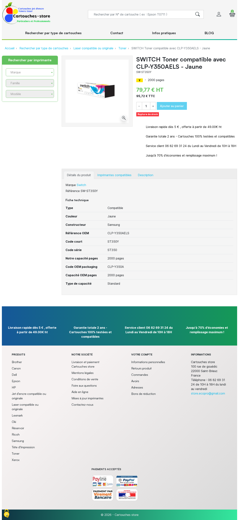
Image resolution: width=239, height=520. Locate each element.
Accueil (9, 48)
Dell (14, 375)
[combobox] (30, 72)
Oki (14, 422)
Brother (17, 362)
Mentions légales (83, 373)
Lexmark (17, 415)
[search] (197, 14)
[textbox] (28, 72)
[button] (232, 14)
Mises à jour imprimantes (87, 398)
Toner (122, 48)
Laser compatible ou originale (93, 48)
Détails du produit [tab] (79, 175)
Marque (71, 185)
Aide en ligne (80, 392)
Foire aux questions (84, 385)
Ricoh (16, 434)
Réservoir (18, 428)
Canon (16, 368)
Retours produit (141, 368)
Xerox (15, 460)
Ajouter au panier (172, 106)
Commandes (139, 375)
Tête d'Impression (23, 447)
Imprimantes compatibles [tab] (114, 175)
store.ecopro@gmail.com (208, 393)
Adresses (137, 387)
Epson (16, 381)
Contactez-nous (82, 404)
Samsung (18, 441)
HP (14, 387)
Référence (73, 191)
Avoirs (135, 381)
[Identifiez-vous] (219, 14)
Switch (81, 185)
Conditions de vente (85, 379)
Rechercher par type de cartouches (43, 48)
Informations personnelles (148, 362)
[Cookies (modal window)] (6, 513)
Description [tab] (145, 175)
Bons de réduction (143, 394)
